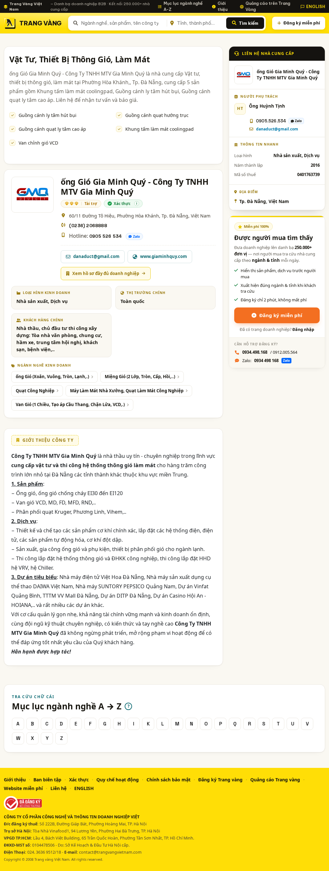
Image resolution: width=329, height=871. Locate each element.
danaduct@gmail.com (277, 129)
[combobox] (123, 23)
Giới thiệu (222, 6)
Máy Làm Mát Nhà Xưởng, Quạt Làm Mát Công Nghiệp (126, 391)
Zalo (136, 236)
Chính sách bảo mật (169, 780)
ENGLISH (315, 6)
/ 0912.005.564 (269, 352)
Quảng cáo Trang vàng (275, 780)
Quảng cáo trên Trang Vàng (267, 6)
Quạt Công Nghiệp (35, 391)
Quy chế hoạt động (117, 780)
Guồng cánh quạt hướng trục (157, 115)
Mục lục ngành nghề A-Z (183, 6)
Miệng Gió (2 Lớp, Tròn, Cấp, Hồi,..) (140, 376)
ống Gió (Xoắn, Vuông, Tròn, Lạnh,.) (52, 376)
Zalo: (266, 360)
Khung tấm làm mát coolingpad (159, 129)
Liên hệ (58, 788)
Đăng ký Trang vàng (220, 780)
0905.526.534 (271, 121)
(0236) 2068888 (88, 225)
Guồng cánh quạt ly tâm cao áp (52, 129)
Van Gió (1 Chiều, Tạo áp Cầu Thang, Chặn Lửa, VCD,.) (70, 404)
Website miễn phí (23, 788)
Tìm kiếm (248, 23)
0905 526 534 (105, 236)
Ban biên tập (47, 780)
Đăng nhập (303, 329)
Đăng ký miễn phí (301, 22)
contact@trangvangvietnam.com (110, 852)
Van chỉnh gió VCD (38, 143)
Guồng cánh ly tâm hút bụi (47, 115)
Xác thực (79, 780)
